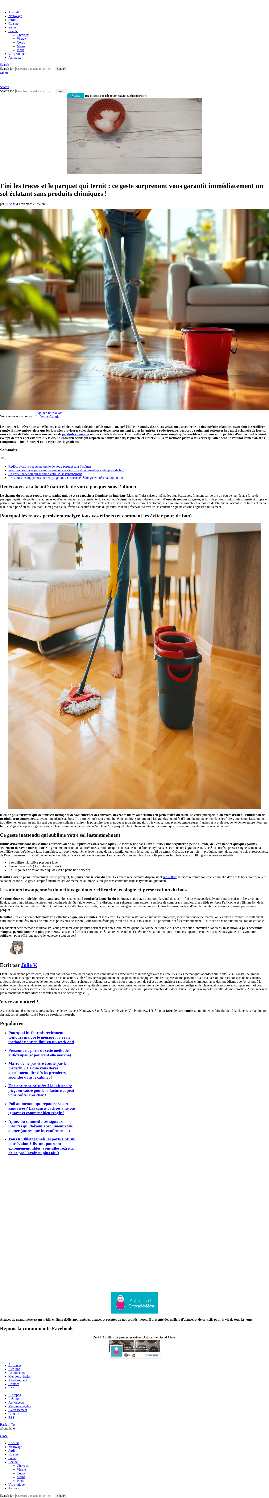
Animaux (14, 57)
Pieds (20, 50)
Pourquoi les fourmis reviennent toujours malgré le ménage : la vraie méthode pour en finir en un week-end (41, 1037)
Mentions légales (19, 1376)
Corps (21, 42)
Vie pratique (16, 53)
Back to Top (8, 1424)
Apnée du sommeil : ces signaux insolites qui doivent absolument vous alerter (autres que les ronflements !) (40, 1126)
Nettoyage (15, 16)
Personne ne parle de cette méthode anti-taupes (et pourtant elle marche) (39, 1052)
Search (61, 68)
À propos (14, 1365)
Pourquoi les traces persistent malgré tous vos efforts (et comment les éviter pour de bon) (66, 470)
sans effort (170, 877)
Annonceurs (16, 1372)
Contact (13, 1384)
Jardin (12, 20)
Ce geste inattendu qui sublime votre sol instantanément (45, 474)
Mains (21, 46)
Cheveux (23, 35)
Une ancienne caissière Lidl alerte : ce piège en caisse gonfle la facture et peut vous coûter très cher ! (41, 1090)
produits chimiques (75, 434)
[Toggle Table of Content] (3, 459)
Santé (12, 27)
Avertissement (17, 1380)
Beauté (13, 31)
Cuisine (13, 23)
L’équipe (14, 1369)
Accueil (13, 12)
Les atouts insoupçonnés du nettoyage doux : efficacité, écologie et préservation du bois (66, 478)
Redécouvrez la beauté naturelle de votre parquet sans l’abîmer (49, 466)
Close (4, 1436)
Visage (21, 38)
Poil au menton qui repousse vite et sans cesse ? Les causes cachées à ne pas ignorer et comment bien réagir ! (41, 1108)
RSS (11, 1388)
